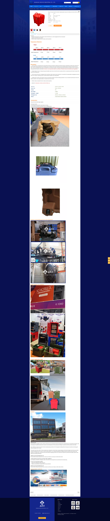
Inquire (51, 25)
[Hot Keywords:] (78, 2)
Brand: (49, 14)
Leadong (63, 514)
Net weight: (49, 18)
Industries (59, 505)
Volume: (49, 17)
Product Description (33, 34)
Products (59, 503)
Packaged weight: (50, 19)
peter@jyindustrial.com (46, 513)
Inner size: (49, 16)
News (59, 509)
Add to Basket (58, 25)
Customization (60, 504)
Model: (49, 13)
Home (59, 501)
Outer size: (49, 15)
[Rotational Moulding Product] (73, 503)
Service (59, 508)
